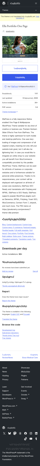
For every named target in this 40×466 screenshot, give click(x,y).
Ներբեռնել (20, 77)
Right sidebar (7, 236)
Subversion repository (10, 333)
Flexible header (8, 230)
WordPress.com (9, 406)
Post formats (29, 233)
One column (12, 233)
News (4, 371)
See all (35, 271)
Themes (5, 10)
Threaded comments (10, 239)
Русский (26, 314)
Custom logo (27, 224)
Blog (4, 224)
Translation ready (25, 239)
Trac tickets (6, 338)
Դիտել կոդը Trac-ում (10, 335)
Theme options (27, 236)
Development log (8, 330)
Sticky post (17, 236)
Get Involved (26, 387)
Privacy (5, 379)
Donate (25, 395)
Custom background (13, 224)
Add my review (7, 271)
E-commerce (17, 227)
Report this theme (8, 301)
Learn (4, 387)
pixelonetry (10, 31)
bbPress (6, 414)
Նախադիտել (20, 68)
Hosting (5, 375)
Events (24, 391)
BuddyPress (8, 418)
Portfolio (20, 233)
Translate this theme (9, 319)
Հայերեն (11, 428)
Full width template (21, 230)
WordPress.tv (8, 398)
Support (5, 391)
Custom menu (7, 227)
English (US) (15, 314)
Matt (5, 410)
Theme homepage (9, 112)
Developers (6, 395)
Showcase (25, 368)
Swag (24, 398)
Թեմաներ (25, 371)
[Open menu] (36, 3)
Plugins (24, 375)
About (4, 368)
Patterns (24, 379)
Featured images (29, 227)
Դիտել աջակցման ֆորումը (13, 286)
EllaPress (14, 86)
